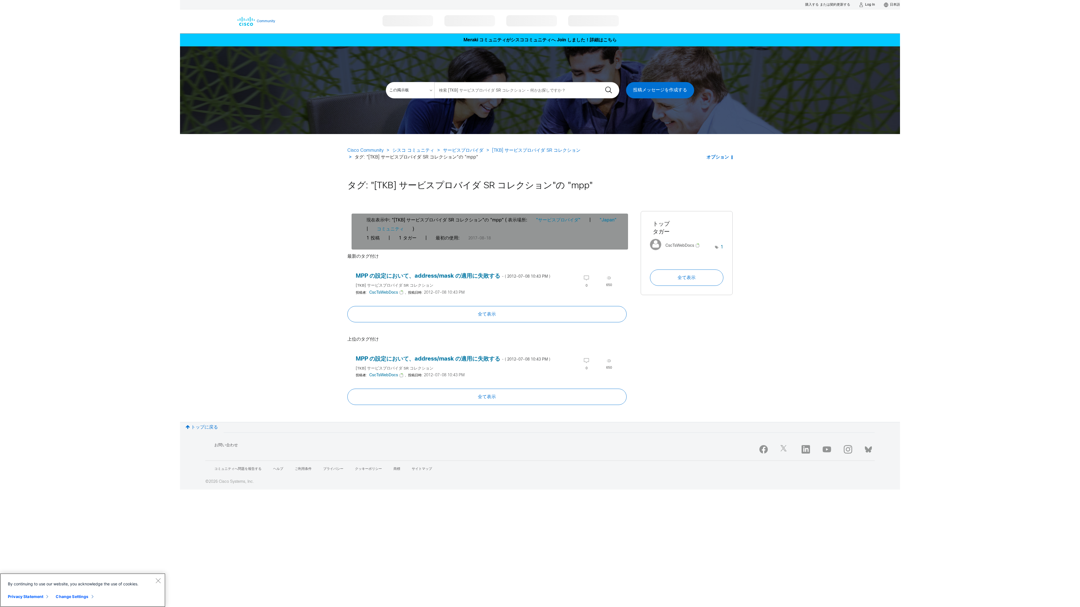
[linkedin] (806, 449)
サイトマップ (422, 469)
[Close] (158, 580)
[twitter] (784, 449)
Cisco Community (365, 150)
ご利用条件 (303, 469)
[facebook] (763, 449)
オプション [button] (717, 157)
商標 (396, 469)
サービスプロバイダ (463, 150)
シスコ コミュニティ (413, 150)
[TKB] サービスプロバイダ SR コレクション (536, 150)
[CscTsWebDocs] (677, 252)
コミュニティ (390, 229)
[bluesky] (868, 448)
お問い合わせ (226, 445)
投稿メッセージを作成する (660, 90)
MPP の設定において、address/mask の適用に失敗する (453, 276)
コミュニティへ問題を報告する (238, 469)
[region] (82, 590)
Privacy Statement (25, 596)
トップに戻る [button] (204, 427)
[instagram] (848, 449)
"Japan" (608, 220)
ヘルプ (278, 469)
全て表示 (487, 314)
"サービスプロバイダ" (558, 220)
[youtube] (827, 449)
